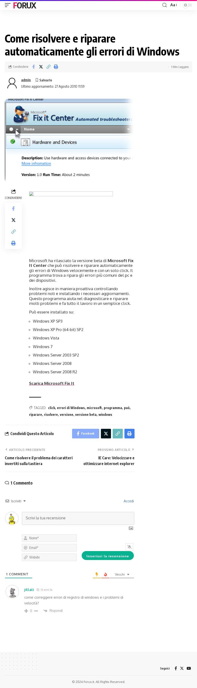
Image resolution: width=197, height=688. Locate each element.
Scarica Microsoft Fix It (51, 383)
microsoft (94, 408)
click (51, 408)
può (127, 408)
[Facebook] (175, 668)
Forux (24, 5)
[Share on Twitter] (40, 67)
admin (26, 80)
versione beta (86, 414)
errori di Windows (71, 408)
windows (105, 414)
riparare (35, 414)
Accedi (128, 501)
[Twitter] (182, 668)
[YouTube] (188, 668)
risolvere (51, 414)
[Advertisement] (165, 123)
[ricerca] (164, 5)
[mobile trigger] (9, 5)
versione (66, 414)
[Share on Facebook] (33, 67)
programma (113, 408)
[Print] (55, 67)
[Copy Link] (48, 67)
